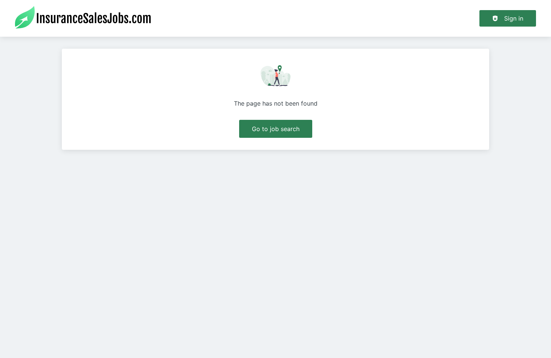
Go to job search (275, 129)
